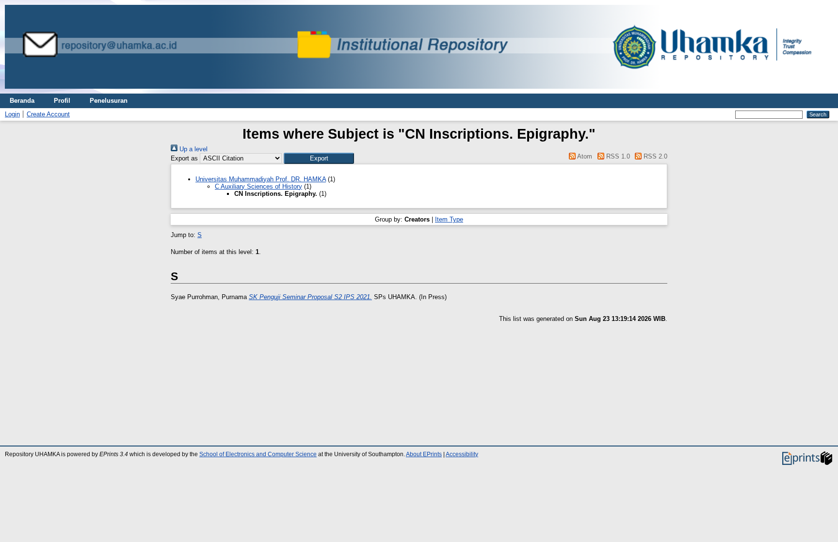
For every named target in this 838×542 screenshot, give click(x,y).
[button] (319, 158)
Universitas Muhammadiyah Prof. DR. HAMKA (260, 179)
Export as (184, 158)
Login (12, 114)
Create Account (48, 114)
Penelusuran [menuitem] (109, 100)
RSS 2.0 (654, 156)
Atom (584, 156)
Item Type (449, 219)
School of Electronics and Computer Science (258, 454)
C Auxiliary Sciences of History (258, 186)
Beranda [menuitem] (22, 100)
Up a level (192, 149)
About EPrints (424, 454)
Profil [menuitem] (62, 100)
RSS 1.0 (616, 156)
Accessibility (462, 454)
